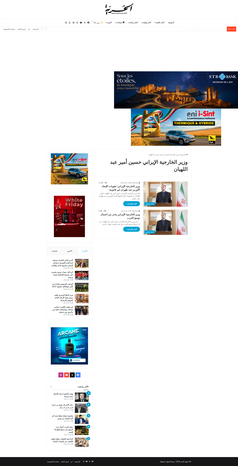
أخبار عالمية (160, 22)
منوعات (119, 22)
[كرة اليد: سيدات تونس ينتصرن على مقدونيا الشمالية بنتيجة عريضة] (82, 275)
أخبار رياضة (134, 22)
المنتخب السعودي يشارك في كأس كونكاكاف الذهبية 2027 (206, 29)
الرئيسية (171, 22)
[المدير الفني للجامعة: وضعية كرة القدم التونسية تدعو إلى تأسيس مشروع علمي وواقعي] (82, 263)
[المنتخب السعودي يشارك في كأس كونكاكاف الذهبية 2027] (82, 287)
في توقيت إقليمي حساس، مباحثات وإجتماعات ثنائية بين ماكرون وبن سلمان (62, 309)
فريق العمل (22, 29)
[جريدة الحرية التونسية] (119, 9)
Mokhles (135, 183)
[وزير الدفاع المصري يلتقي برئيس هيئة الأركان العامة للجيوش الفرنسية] (82, 298)
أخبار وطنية (147, 22)
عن (29, 29)
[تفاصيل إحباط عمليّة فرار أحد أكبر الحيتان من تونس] (82, 419)
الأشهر (69, 251)
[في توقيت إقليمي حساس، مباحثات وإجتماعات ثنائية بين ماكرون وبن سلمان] (82, 310)
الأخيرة (84, 251)
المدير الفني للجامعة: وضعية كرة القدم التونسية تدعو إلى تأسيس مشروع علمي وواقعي (62, 262)
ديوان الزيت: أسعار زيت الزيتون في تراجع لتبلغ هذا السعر (63, 429)
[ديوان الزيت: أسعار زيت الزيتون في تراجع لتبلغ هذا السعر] (82, 430)
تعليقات (54, 251)
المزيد (109, 22)
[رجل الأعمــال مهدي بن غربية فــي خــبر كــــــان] (82, 408)
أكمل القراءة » (131, 204)
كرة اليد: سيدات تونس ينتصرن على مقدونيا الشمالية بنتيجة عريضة (62, 274)
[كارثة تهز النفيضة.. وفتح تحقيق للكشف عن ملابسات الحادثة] (82, 442)
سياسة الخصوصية (9, 29)
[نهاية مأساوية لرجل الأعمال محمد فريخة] (82, 397)
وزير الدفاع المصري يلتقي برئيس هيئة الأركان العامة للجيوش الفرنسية (63, 297)
